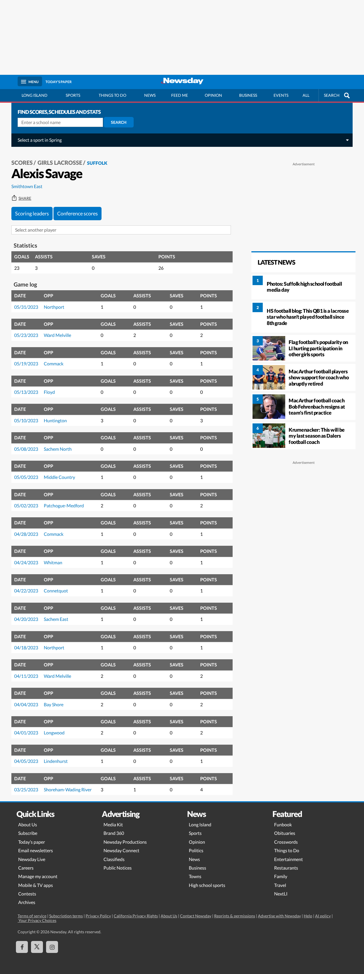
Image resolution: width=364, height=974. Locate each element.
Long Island (34, 95)
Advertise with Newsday (279, 915)
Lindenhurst (56, 761)
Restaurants (286, 867)
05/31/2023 (26, 307)
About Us (27, 824)
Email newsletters (35, 850)
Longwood (54, 732)
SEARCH (332, 95)
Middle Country (59, 477)
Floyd (49, 392)
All (306, 95)
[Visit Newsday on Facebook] (22, 947)
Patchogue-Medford (64, 505)
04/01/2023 (26, 732)
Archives (26, 902)
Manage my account (37, 876)
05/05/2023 (26, 477)
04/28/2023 (26, 534)
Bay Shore (53, 704)
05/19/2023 (26, 363)
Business (248, 95)
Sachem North (58, 449)
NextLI (281, 893)
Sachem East (56, 619)
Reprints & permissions (234, 915)
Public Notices (118, 867)
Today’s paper (31, 842)
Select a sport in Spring (40, 140)
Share (24, 198)
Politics (196, 850)
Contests (27, 893)
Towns (195, 876)
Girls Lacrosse (60, 162)
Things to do (112, 95)
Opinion (213, 95)
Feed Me (179, 95)
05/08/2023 (26, 449)
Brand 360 (114, 833)
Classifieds (114, 859)
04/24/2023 (26, 562)
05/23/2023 (26, 335)
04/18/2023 (26, 647)
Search (119, 122)
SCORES (22, 162)
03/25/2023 (26, 789)
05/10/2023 (26, 420)
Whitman (53, 562)
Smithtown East (26, 186)
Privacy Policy (98, 915)
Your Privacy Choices (37, 920)
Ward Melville (57, 335)
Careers (26, 867)
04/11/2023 (26, 676)
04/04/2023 (26, 704)
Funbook (283, 824)
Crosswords (286, 842)
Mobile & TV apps (35, 885)
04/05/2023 (26, 761)
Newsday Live (31, 859)
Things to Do (286, 850)
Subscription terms (66, 915)
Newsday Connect (121, 850)
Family (280, 876)
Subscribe (27, 833)
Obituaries (284, 833)
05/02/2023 (26, 505)
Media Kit (113, 824)
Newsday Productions (125, 842)
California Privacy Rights (136, 915)
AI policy (323, 915)
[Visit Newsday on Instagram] (52, 947)
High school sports (207, 885)
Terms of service (32, 915)
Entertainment (288, 859)
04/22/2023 (26, 590)
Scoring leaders (32, 213)
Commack (53, 363)
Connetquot (56, 590)
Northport (54, 307)
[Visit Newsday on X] (37, 947)
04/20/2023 (26, 619)
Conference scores (77, 213)
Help (308, 915)
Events (281, 95)
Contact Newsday (195, 915)
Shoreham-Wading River (68, 789)
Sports (73, 95)
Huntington (55, 420)
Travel (280, 885)
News (150, 95)
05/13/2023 (26, 392)
